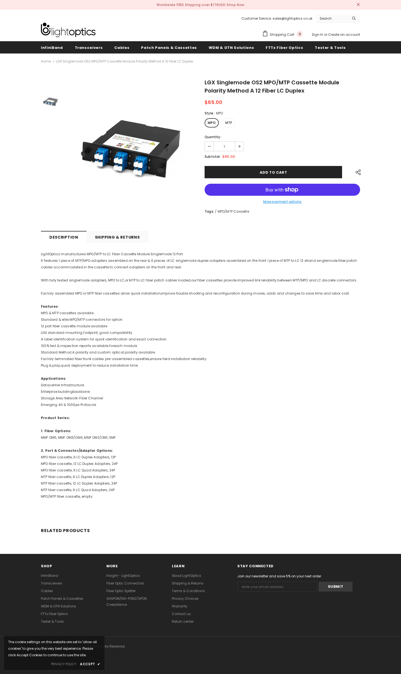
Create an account (344, 34)
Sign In (318, 34)
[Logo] (68, 30)
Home (46, 61)
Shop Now (235, 4)
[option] (130, 151)
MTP (228, 122)
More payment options (282, 201)
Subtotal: (213, 156)
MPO (212, 122)
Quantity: (213, 137)
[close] (358, 5)
